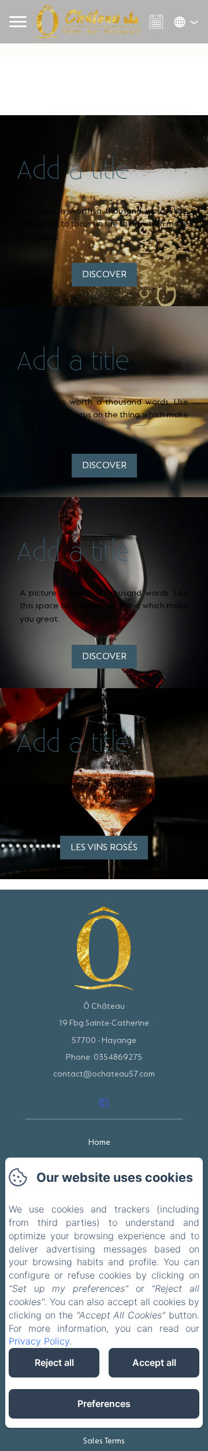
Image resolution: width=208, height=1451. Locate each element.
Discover (104, 274)
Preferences (104, 1403)
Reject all (54, 1362)
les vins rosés (104, 847)
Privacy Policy (39, 1341)
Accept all (154, 1362)
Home (99, 1142)
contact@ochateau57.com (104, 1073)
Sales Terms (104, 1440)
